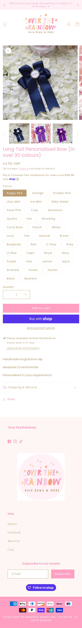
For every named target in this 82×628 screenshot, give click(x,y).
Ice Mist (36, 202)
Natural (44, 236)
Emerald (13, 270)
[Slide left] (4, 134)
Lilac (29, 261)
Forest (33, 270)
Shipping (23, 168)
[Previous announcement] (4, 5)
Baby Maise (60, 202)
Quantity (8, 287)
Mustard (30, 278)
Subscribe (63, 574)
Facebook (14, 532)
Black (11, 278)
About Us (13, 541)
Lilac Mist (14, 202)
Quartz (12, 219)
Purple (11, 261)
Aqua (66, 261)
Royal (48, 253)
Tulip (34, 210)
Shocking (48, 219)
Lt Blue (12, 253)
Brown (64, 236)
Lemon (47, 261)
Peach (37, 227)
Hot (29, 219)
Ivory (10, 236)
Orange (37, 193)
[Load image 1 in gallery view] (19, 133)
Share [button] (11, 399)
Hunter (53, 270)
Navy (65, 253)
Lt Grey (51, 244)
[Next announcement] (78, 5)
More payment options (41, 328)
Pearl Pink (14, 210)
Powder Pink (62, 193)
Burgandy (14, 244)
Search (12, 524)
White (56, 227)
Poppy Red (15, 193)
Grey (69, 244)
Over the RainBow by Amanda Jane (34, 617)
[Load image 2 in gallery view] (41, 133)
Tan (27, 236)
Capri (31, 253)
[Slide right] (78, 134)
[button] (5, 24)
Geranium (55, 210)
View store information (23, 348)
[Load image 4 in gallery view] (62, 133)
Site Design (65, 617)
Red (33, 244)
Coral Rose (15, 227)
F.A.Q (11, 550)
